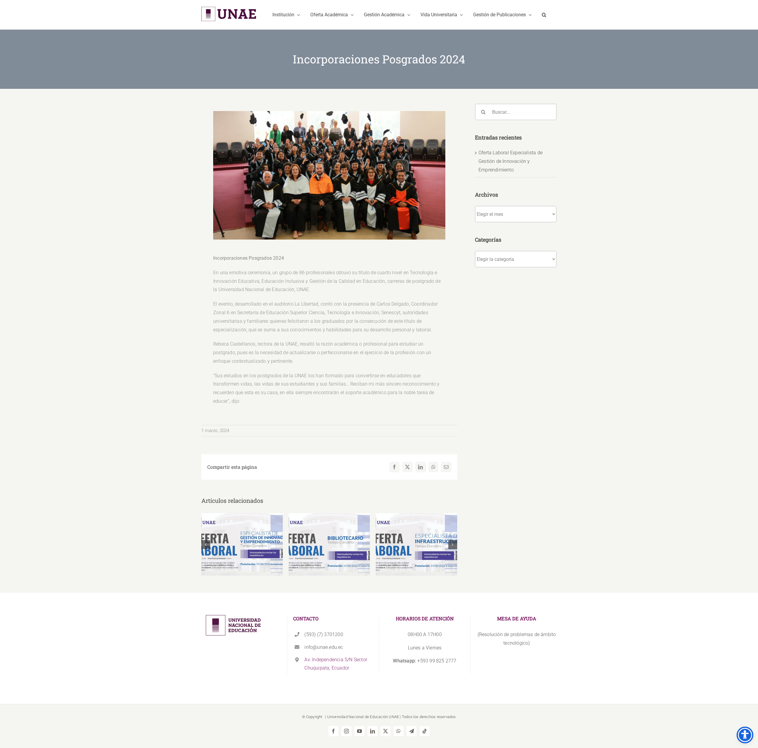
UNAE (394, 717)
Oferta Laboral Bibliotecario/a (329, 539)
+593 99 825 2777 (424, 661)
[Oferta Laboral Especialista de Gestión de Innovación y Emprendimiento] (242, 544)
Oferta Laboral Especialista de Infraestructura (416, 535)
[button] (544, 15)
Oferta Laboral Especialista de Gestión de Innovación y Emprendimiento (242, 532)
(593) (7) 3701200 (323, 634)
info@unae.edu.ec (323, 647)
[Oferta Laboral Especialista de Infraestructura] (416, 544)
